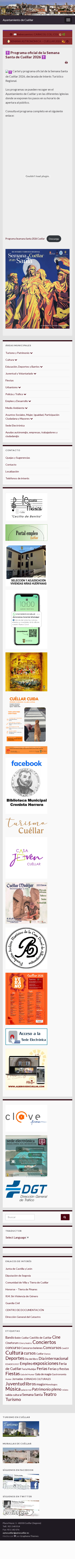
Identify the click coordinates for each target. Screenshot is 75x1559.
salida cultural (13, 1394)
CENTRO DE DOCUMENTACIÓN (24, 1309)
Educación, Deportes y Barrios (22, 366)
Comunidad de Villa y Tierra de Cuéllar (26, 1282)
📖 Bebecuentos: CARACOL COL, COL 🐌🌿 (39, 34)
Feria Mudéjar (29, 1369)
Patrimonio (41, 1389)
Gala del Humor (27, 1374)
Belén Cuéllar (22, 1337)
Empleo (26, 1363)
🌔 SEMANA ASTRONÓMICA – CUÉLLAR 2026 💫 (36, 41)
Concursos (52, 1347)
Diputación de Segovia (18, 1275)
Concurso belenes (32, 1348)
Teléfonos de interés (17, 478)
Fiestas (9, 380)
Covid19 (65, 1348)
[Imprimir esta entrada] (66, 62)
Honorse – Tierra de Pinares (21, 1289)
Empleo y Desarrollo (16, 401)
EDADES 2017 (12, 1364)
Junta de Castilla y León (18, 1268)
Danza (47, 1353)
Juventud (15, 1383)
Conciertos (44, 1342)
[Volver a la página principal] (37, 7)
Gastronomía (59, 1374)
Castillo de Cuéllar (40, 1337)
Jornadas (17, 1378)
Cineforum (12, 1342)
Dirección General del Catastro (23, 1316)
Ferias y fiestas (58, 1369)
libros (30, 1383)
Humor (8, 1379)
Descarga (54, 238)
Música (13, 1389)
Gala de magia (43, 1374)
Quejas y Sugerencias (17, 457)
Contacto (10, 464)
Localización (12, 471)
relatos (65, 1390)
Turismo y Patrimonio (17, 352)
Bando (9, 1337)
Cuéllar (40, 1353)
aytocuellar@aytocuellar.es (16, 1532)
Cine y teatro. (25, 1343)
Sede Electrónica (15, 425)
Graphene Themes (29, 1536)
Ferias (42, 1368)
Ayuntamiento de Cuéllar (18, 20)
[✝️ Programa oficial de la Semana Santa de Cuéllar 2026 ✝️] (37, 289)
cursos (30, 1353)
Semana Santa (32, 1395)
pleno (56, 1389)
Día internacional (53, 1358)
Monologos (51, 1384)
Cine (56, 1337)
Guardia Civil (12, 1303)
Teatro (49, 1394)
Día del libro (31, 1358)
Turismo (13, 1399)
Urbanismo (11, 387)
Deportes (14, 1358)
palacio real (26, 1390)
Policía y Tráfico (14, 394)
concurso (13, 1347)
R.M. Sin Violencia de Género (21, 1296)
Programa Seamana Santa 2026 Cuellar (25, 238)
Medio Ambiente (15, 407)
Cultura (10, 359)
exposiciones (45, 1363)
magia (40, 1384)
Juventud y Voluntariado (19, 373)
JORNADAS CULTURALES (37, 1379)
